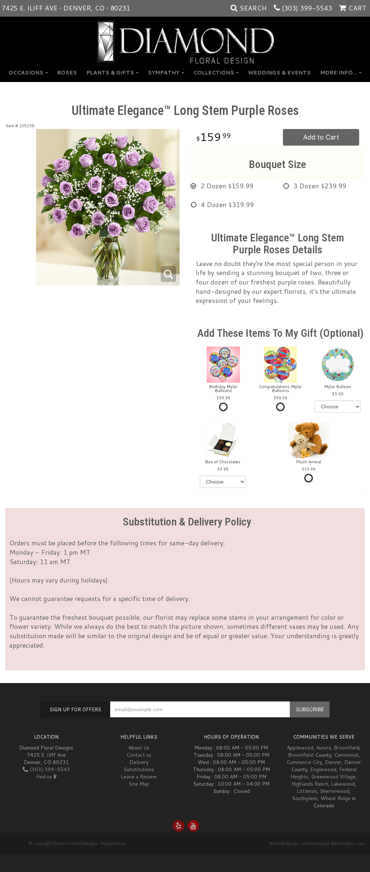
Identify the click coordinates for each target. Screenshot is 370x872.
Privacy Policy (113, 843)
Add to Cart (321, 137)
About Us (139, 747)
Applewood (300, 747)
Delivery (139, 762)
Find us (44, 776)
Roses (67, 72)
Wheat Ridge (335, 798)
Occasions (26, 72)
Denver (333, 762)
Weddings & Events (279, 72)
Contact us (138, 755)
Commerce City (304, 762)
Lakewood (343, 783)
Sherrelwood (334, 791)
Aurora (323, 747)
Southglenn (305, 798)
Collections (213, 72)
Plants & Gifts (110, 72)
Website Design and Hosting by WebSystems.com (317, 843)
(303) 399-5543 (307, 8)
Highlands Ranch (309, 783)
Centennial (346, 755)
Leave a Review (139, 776)
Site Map (139, 783)
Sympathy (163, 72)
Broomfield (347, 747)
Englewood (323, 769)
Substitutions (139, 769)
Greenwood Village (333, 776)
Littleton (307, 791)
